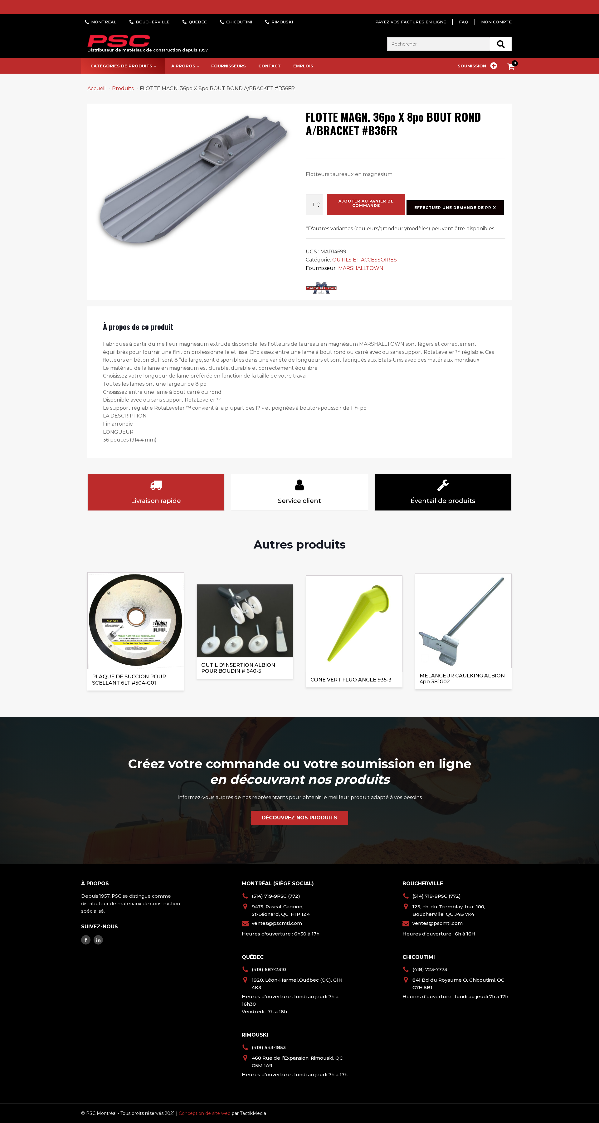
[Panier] (512, 67)
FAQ (463, 21)
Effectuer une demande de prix (455, 207)
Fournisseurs (228, 65)
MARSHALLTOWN (360, 268)
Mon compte (496, 21)
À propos (183, 65)
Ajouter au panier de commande (366, 203)
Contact (269, 65)
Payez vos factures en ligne (410, 21)
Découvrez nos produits (299, 818)
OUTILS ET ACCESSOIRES (364, 260)
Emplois (303, 65)
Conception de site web (205, 1113)
